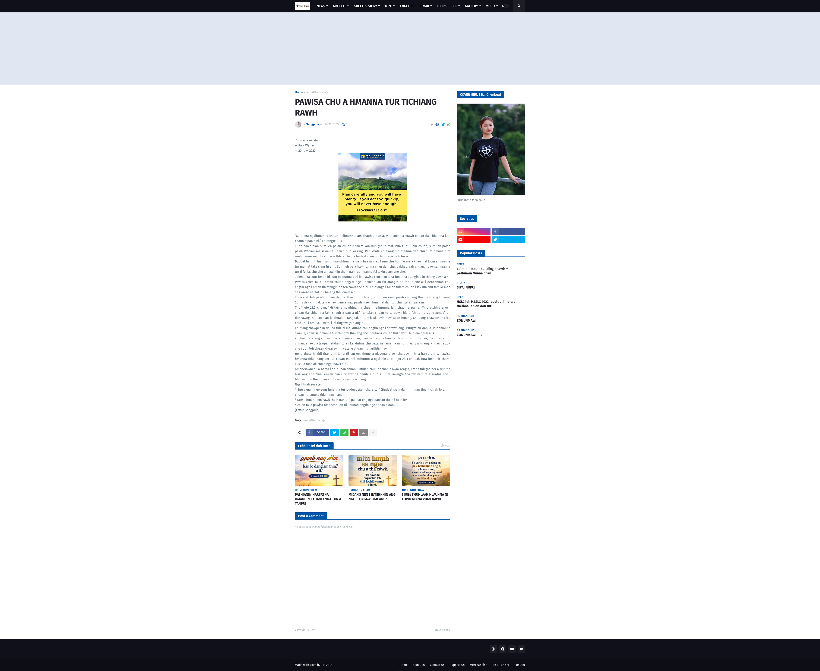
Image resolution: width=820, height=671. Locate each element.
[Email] (363, 432)
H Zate (327, 665)
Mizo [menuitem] (388, 6)
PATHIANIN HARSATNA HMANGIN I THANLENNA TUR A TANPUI (318, 498)
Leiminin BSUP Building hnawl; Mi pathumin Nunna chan (483, 271)
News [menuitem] (321, 6)
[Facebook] (437, 124)
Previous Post (306, 630)
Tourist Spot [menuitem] (447, 6)
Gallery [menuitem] (471, 6)
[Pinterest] (354, 432)
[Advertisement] (410, 48)
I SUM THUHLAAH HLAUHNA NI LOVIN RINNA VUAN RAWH (425, 496)
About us (419, 665)
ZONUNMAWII (467, 320)
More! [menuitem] (490, 6)
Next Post (441, 630)
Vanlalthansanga (317, 92)
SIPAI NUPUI (466, 287)
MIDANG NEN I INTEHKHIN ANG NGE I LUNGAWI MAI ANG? (371, 496)
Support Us (457, 665)
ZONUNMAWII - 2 (469, 335)
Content (519, 665)
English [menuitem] (406, 6)
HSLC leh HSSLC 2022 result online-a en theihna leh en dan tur (487, 304)
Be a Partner (500, 665)
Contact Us (437, 665)
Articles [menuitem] (339, 6)
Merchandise (478, 665)
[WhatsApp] (448, 124)
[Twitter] (443, 124)
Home (299, 92)
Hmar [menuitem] (424, 6)
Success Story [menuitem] (365, 6)
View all (445, 445)
